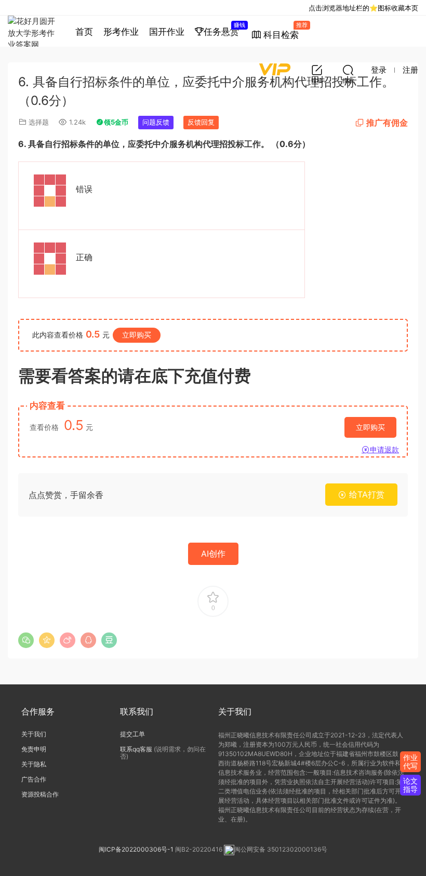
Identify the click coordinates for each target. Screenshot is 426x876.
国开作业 (166, 31)
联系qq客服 (136, 749)
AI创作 (213, 553)
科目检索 (284, 30)
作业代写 (410, 761)
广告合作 (33, 779)
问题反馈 (155, 122)
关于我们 (33, 734)
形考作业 (121, 31)
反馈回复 (201, 122)
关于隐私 (33, 764)
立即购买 (136, 334)
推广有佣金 (387, 122)
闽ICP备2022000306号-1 (136, 850)
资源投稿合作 (40, 794)
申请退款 (384, 449)
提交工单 (132, 734)
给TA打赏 (365, 494)
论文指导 (410, 784)
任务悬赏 (224, 29)
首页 (84, 31)
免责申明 (33, 749)
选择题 (39, 122)
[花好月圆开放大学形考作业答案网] (34, 31)
